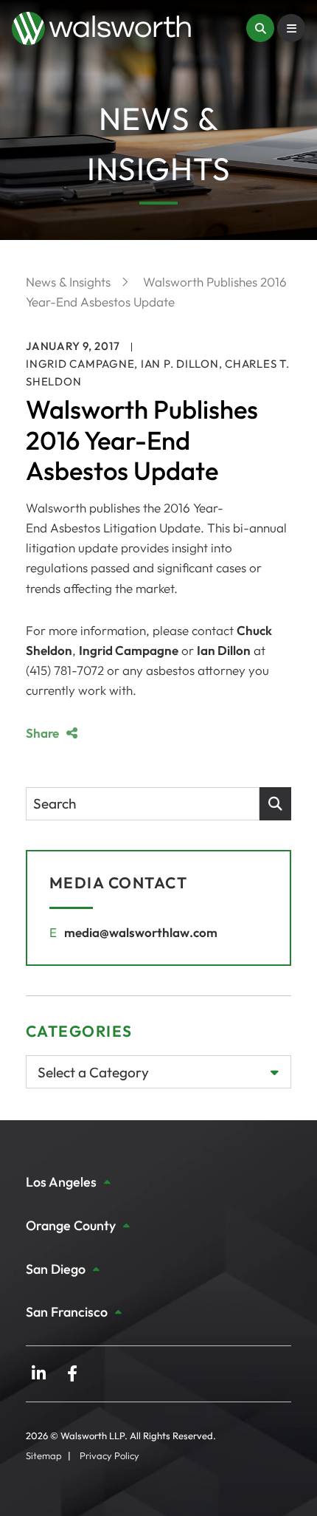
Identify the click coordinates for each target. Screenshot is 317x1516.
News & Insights (70, 281)
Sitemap (44, 1455)
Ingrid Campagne (80, 364)
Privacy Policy (109, 1455)
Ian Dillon (224, 650)
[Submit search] (275, 803)
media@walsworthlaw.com (140, 932)
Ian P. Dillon (180, 364)
